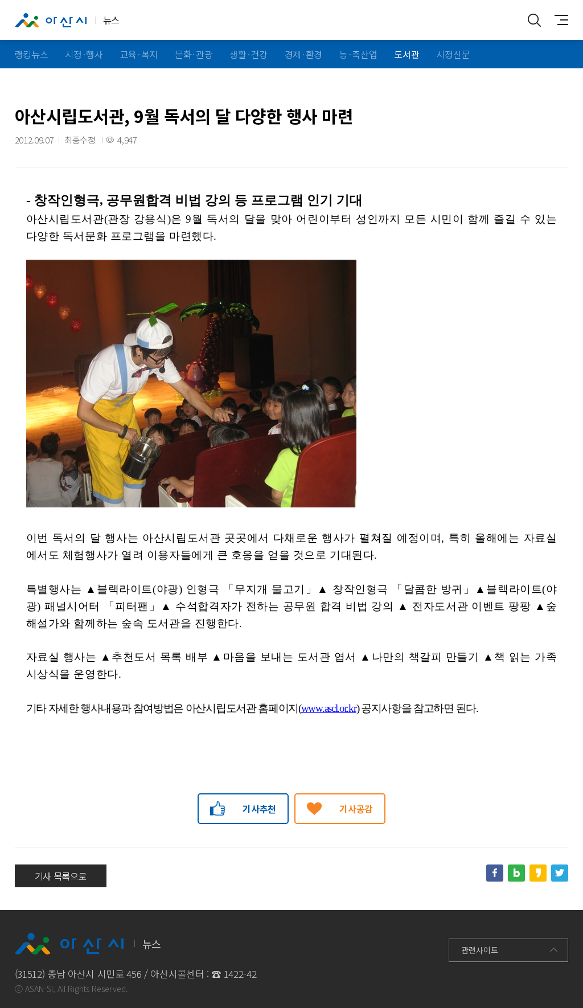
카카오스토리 (538, 873)
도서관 (406, 54)
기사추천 (259, 809)
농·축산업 (358, 54)
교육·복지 (139, 54)
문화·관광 (193, 54)
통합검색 (534, 20)
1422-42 (240, 973)
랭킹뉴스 (31, 54)
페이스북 (494, 873)
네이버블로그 (516, 873)
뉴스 (111, 20)
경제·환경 (303, 54)
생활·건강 (248, 54)
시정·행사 (83, 54)
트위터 (559, 873)
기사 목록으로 (61, 876)
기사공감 (356, 809)
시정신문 (453, 54)
